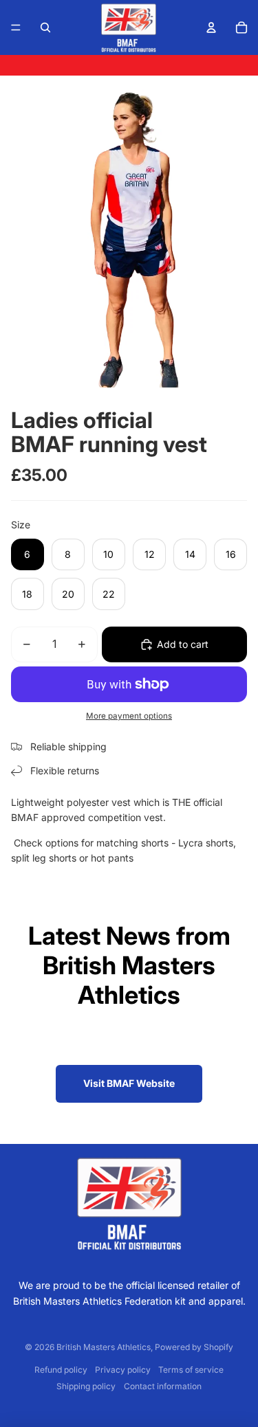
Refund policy (60, 1369)
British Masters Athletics (103, 1347)
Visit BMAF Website (129, 1083)
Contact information (163, 1386)
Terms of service (191, 1369)
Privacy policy (123, 1369)
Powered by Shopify (194, 1347)
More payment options (129, 716)
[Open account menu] (211, 27)
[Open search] (45, 27)
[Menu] (16, 27)
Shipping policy (86, 1386)
